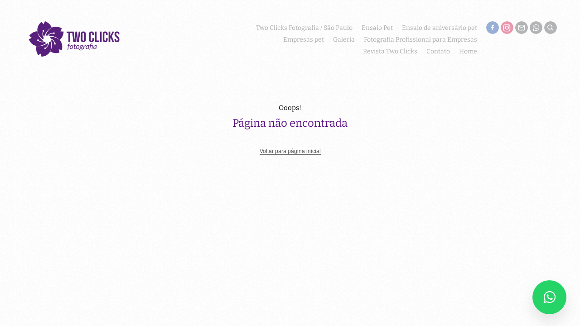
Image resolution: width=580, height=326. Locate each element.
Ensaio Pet (377, 28)
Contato (438, 51)
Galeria (344, 39)
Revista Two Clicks (390, 51)
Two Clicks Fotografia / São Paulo (304, 28)
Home (468, 51)
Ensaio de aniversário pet (439, 28)
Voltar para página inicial (290, 151)
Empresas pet (303, 39)
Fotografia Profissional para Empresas (420, 39)
